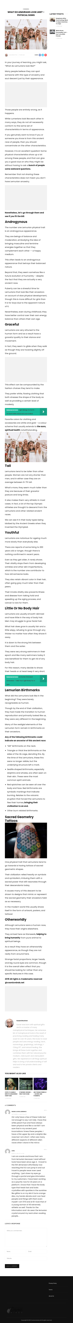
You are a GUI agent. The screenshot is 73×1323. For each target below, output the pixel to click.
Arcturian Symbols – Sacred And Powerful (40, 1094)
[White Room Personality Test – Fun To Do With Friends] (52, 31)
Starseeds (26, 9)
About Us (51, 1296)
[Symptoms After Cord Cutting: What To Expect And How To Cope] (52, 19)
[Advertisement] (26, 94)
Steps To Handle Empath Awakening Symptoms (11, 1094)
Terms (50, 1290)
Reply (45, 1110)
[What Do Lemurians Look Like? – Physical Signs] (26, 34)
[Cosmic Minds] (15, 1310)
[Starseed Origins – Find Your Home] (26, 1083)
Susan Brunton (12, 55)
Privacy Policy (53, 1283)
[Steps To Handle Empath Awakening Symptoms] (11, 1083)
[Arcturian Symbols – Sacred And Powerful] (40, 1083)
